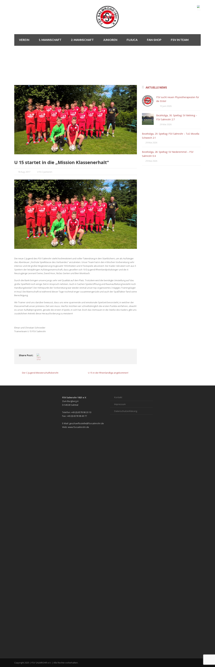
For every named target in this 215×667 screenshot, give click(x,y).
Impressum (120, 404)
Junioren (110, 40)
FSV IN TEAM (179, 40)
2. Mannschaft (82, 40)
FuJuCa (132, 40)
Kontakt (118, 397)
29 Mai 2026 (165, 124)
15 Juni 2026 (165, 106)
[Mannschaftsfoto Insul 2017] (75, 119)
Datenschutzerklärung (125, 411)
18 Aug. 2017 (24, 171)
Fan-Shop (154, 40)
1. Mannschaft (50, 40)
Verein (24, 40)
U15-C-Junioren (44, 171)
